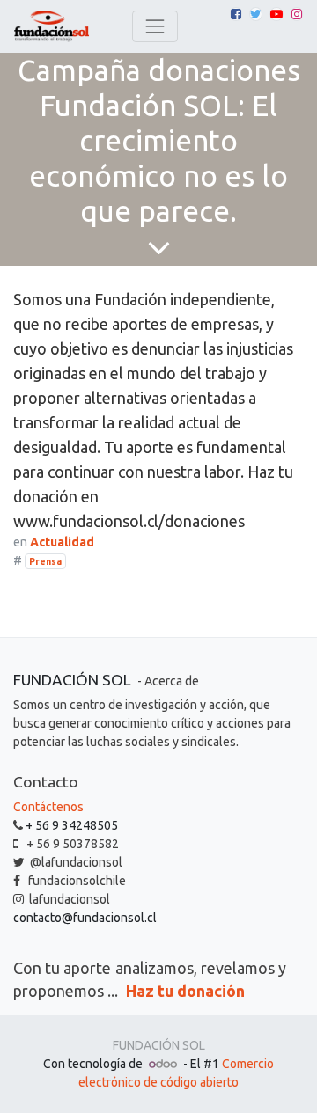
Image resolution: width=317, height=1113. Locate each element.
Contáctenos (48, 807)
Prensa (45, 561)
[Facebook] (236, 14)
